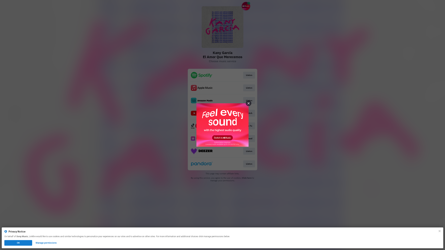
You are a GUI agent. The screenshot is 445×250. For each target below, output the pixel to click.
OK (18, 243)
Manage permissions (46, 243)
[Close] (439, 231)
